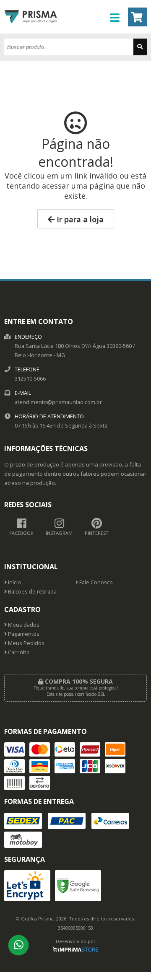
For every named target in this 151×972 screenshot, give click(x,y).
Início (14, 582)
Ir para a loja (79, 219)
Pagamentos (23, 634)
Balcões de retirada (32, 591)
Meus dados (23, 624)
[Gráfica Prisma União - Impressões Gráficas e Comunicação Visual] (30, 31)
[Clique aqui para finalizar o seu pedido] (137, 17)
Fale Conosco (95, 582)
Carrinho (18, 652)
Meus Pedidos (25, 643)
